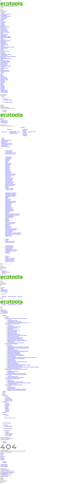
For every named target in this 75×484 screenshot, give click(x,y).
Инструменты (10, 345)
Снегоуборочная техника (13, 320)
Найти (2, 478)
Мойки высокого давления (13, 371)
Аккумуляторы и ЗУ (12, 386)
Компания (7, 403)
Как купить (7, 397)
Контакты (2, 459)
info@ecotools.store (5, 107)
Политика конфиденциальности (8, 471)
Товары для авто (11, 380)
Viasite (6, 476)
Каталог (6, 317)
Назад (7, 316)
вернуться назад (3, 452)
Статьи (1, 455)
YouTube (4, 110)
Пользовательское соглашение (6, 473)
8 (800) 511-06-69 (4, 90)
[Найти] (1, 8)
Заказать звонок (8, 435)
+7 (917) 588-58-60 (4, 92)
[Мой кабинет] (1, 295)
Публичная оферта (4, 474)
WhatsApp (5, 111)
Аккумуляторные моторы (13, 376)
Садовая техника (11, 325)
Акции (1, 454)
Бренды (2, 457)
